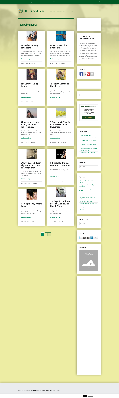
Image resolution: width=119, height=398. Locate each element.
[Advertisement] (87, 24)
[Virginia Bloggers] (88, 260)
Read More (90, 396)
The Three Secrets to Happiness (59, 85)
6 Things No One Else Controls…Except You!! (60, 164)
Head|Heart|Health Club (49, 2)
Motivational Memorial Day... (85, 201)
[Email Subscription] (92, 74)
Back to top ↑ (56, 390)
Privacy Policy (49, 390)
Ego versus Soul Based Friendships (89, 138)
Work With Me (38, 2)
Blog (57, 2)
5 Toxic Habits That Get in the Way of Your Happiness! (60, 124)
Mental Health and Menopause (88, 152)
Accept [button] (85, 396)
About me (24, 2)
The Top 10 (30, 2)
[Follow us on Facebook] (81, 74)
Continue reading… (26, 59)
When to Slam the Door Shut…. (58, 46)
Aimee (33, 63)
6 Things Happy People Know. (31, 205)
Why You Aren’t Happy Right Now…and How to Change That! (31, 165)
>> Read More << (87, 60)
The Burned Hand (34, 11)
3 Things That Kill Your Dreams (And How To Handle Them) (60, 203)
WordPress (39, 390)
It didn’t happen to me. (86, 135)
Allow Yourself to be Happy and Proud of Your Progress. (30, 124)
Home (19, 2)
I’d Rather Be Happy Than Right (30, 46)
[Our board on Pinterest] (88, 74)
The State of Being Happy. (29, 85)
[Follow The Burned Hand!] (84, 74)
